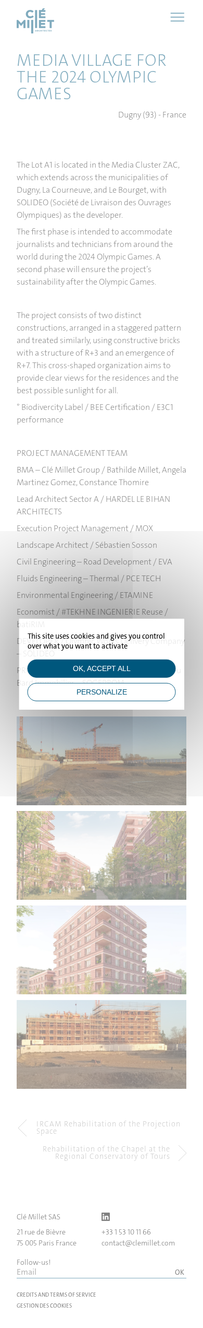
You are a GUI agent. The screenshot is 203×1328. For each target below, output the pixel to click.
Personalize (102, 692)
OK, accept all (102, 668)
